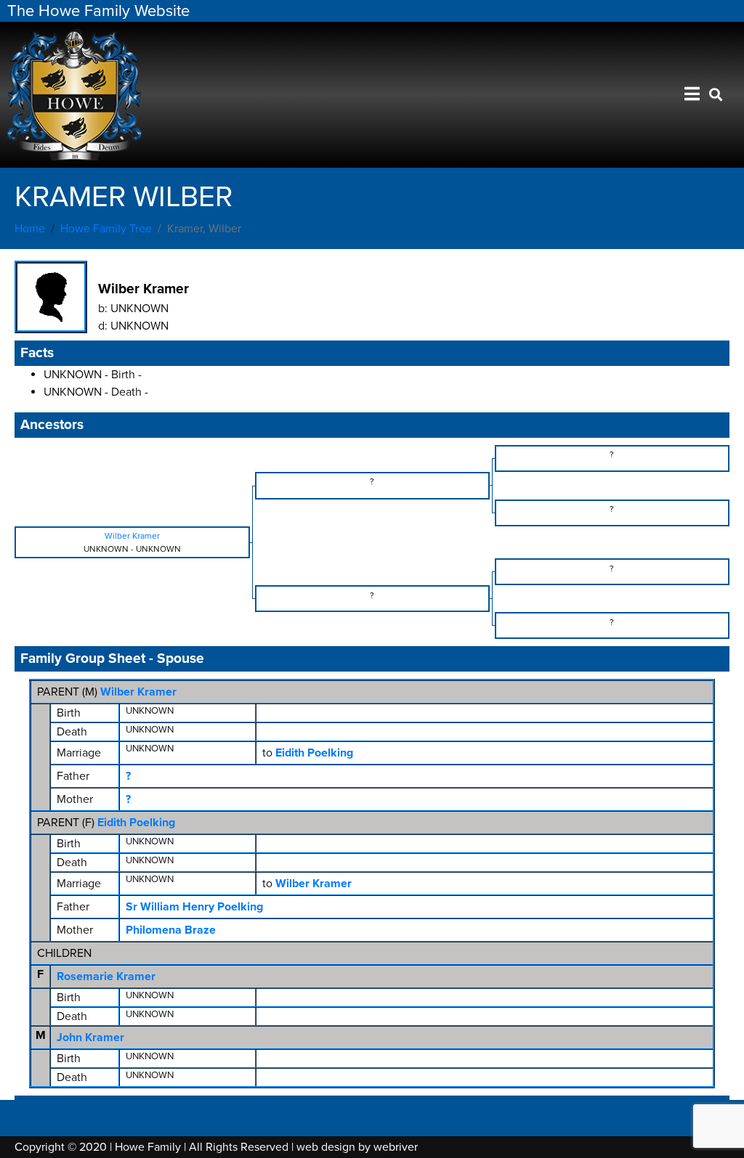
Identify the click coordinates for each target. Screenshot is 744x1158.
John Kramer (90, 1037)
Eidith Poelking (136, 822)
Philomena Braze (171, 930)
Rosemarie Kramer (106, 976)
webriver (395, 1147)
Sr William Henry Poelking (194, 907)
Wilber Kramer (138, 692)
